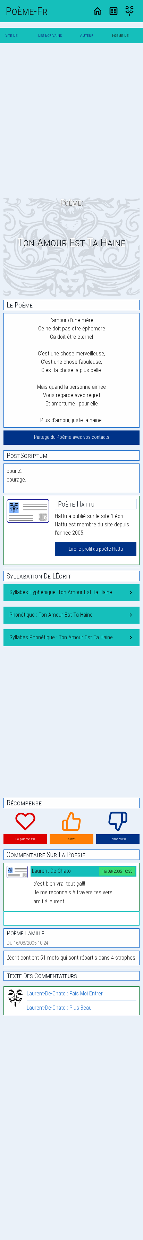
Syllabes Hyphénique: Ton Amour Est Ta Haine (60, 592)
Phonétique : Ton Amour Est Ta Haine (51, 614)
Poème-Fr (27, 11)
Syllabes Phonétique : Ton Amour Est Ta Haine (61, 637)
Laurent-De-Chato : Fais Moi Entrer (65, 993)
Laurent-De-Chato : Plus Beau (59, 1007)
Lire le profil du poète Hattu (96, 549)
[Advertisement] (71, 120)
